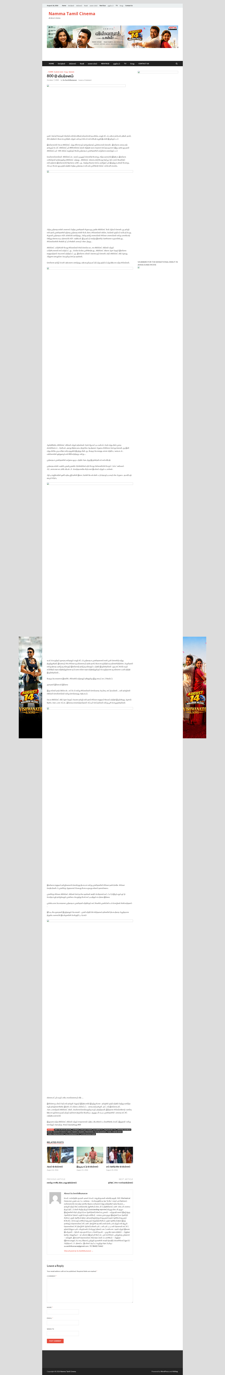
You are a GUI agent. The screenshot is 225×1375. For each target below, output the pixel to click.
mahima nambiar (124, 1130)
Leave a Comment (85, 80)
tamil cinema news (114, 1132)
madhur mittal (110, 1130)
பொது (121, 5)
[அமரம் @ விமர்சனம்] (60, 1164)
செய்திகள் (71, 5)
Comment (52, 1276)
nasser (81, 1132)
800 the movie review (63, 1130)
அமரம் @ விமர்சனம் (55, 1166)
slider (50, 72)
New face (103, 5)
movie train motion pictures (59, 1132)
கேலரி (86, 5)
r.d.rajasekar (100, 1132)
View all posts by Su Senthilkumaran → (78, 1251)
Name (50, 1307)
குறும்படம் (111, 5)
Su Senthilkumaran (70, 80)
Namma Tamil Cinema (72, 13)
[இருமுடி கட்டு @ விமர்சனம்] (90, 1164)
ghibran (76, 1130)
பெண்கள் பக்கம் (58, 72)
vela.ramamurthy (72, 1134)
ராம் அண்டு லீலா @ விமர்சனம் (118, 1166)
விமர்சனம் (79, 5)
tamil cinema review (55, 1134)
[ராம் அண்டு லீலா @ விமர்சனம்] (119, 1164)
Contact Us (129, 5)
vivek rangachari (88, 1134)
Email (50, 1318)
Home (64, 5)
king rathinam (86, 1130)
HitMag (175, 1371)
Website (50, 1329)
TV (117, 5)
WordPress (165, 1371)
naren (74, 1132)
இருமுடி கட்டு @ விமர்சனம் (87, 1166)
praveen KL (89, 1132)
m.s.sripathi (98, 1130)
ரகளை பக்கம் (94, 5)
